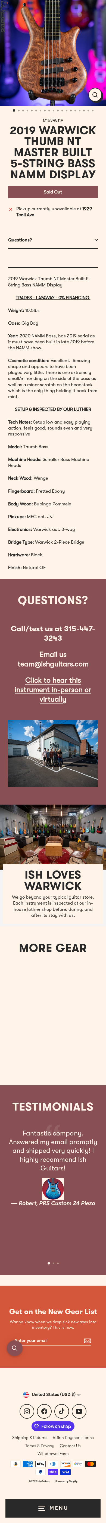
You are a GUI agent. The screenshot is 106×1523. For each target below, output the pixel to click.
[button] (15, 1348)
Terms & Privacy (39, 1445)
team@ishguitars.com (53, 664)
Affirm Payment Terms (73, 1437)
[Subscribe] (86, 1341)
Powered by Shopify (66, 1481)
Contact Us (70, 1445)
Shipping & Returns (29, 1437)
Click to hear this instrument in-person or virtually (53, 690)
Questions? (20, 240)
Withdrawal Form (53, 1453)
